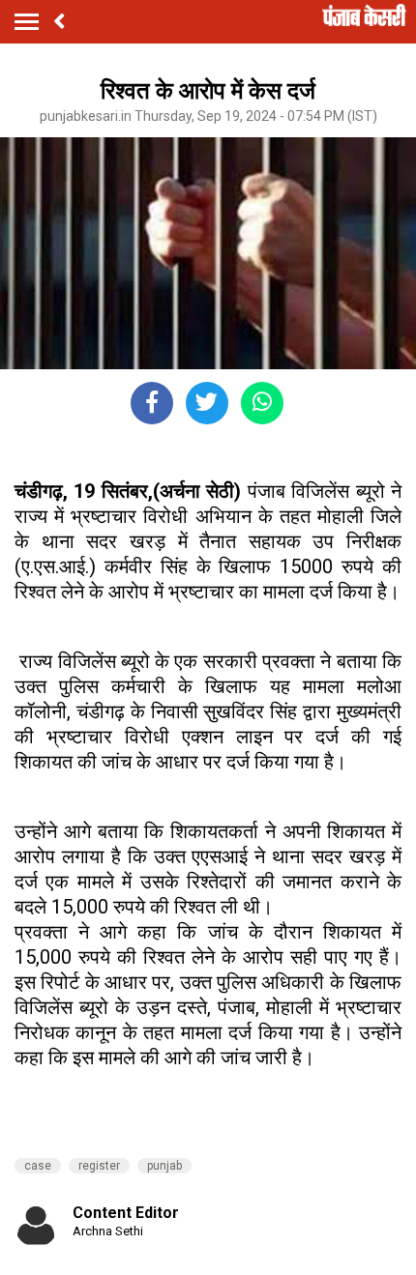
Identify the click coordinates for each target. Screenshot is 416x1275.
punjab (164, 1166)
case (37, 1166)
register (99, 1166)
